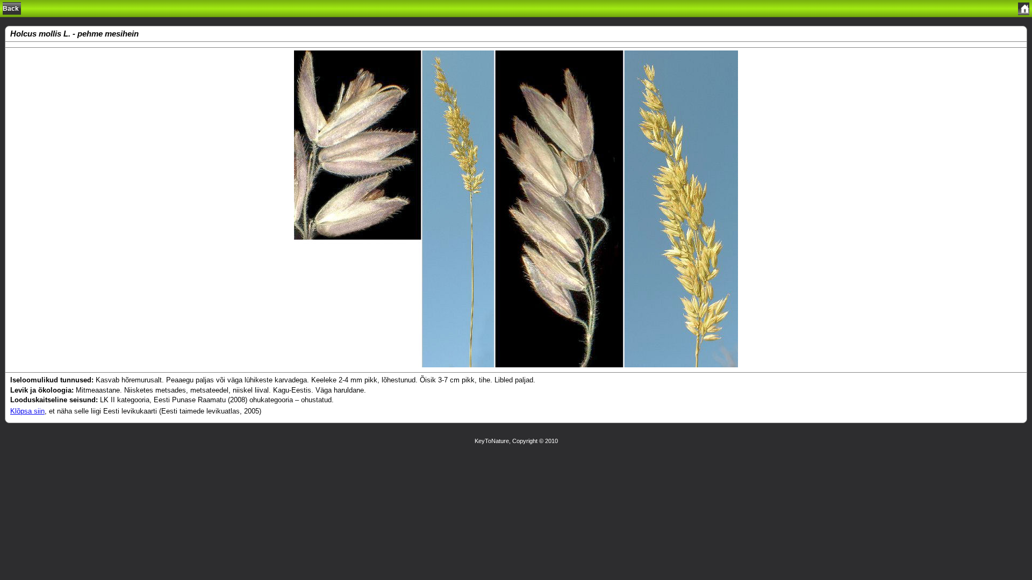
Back (11, 8)
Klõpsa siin (27, 411)
